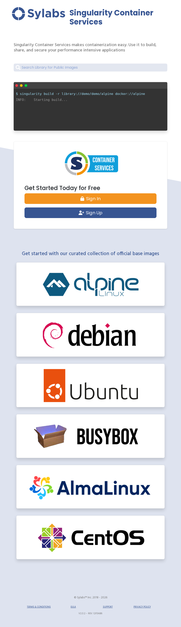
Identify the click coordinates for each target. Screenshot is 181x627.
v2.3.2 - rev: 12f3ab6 (90, 613)
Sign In (93, 199)
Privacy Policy (142, 606)
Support (108, 606)
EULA (73, 606)
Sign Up (94, 213)
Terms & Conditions (39, 606)
